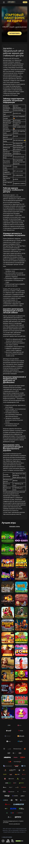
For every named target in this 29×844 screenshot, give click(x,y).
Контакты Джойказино (14, 824)
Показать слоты (14, 526)
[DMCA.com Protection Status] (19, 841)
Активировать (14, 33)
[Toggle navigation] (4, 2)
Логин (25, 2)
